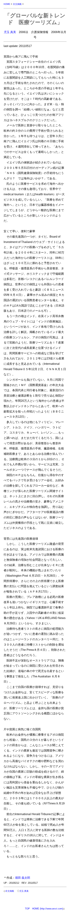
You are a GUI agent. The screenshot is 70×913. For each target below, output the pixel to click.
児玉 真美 (10, 32)
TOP (27, 908)
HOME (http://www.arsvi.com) (47, 908)
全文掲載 (17, 4)
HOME (7, 4)
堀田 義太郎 (22, 877)
